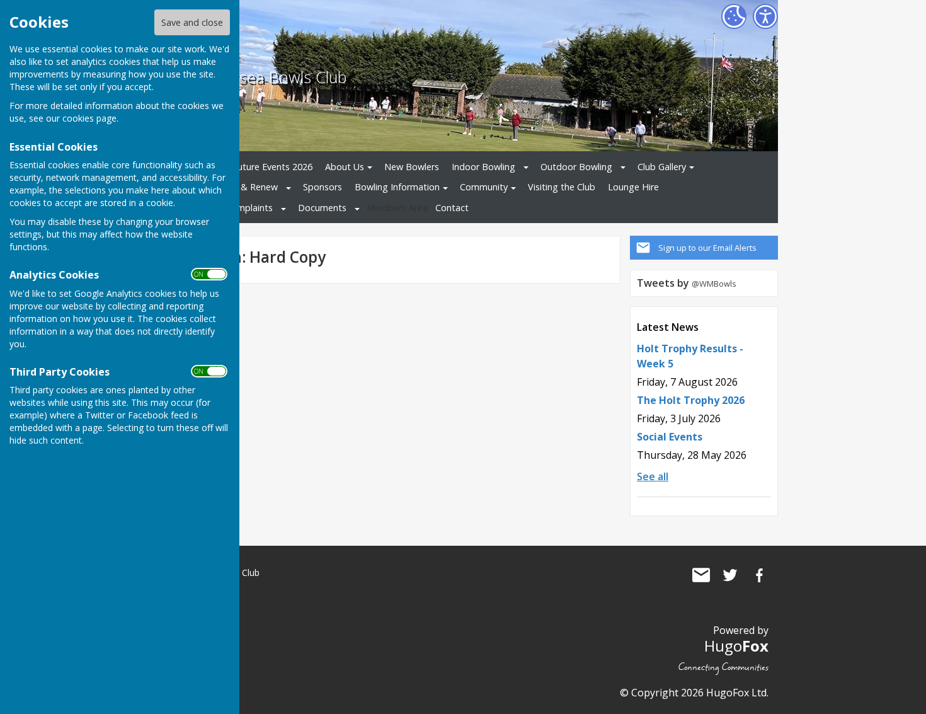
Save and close (192, 22)
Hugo (736, 645)
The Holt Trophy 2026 (691, 400)
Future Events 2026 (272, 167)
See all (652, 476)
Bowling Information (397, 187)
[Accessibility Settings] (765, 16)
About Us (344, 167)
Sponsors (322, 187)
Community (484, 187)
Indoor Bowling (483, 167)
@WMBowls (714, 283)
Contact (452, 208)
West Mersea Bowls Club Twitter (730, 575)
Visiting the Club (561, 187)
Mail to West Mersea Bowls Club (701, 575)
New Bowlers (411, 167)
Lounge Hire (633, 187)
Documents (322, 208)
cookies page (89, 118)
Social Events (669, 437)
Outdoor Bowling (576, 167)
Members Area (397, 208)
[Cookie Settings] (733, 16)
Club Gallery (661, 167)
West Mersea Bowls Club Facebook (759, 575)
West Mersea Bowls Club (257, 77)
